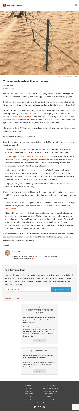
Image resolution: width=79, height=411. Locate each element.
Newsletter (28, 394)
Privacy (50, 396)
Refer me (28, 399)
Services (28, 386)
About (28, 396)
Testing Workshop (50, 388)
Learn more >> (39, 340)
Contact (50, 399)
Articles (28, 391)
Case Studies (28, 388)
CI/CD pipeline (18, 160)
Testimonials (50, 386)
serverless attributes (22, 117)
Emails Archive (50, 394)
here (33, 258)
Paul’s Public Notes (50, 391)
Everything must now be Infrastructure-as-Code (26, 157)
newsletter (47, 281)
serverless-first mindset (30, 113)
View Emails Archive (13, 299)
